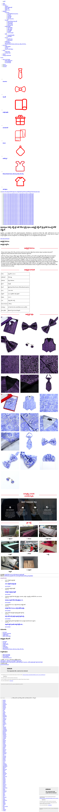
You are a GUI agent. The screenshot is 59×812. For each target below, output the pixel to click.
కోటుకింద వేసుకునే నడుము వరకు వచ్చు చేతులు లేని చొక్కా (15, 43)
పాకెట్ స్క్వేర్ (7, 41)
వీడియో (4, 54)
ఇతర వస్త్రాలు (5, 189)
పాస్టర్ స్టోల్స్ (9, 36)
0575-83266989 (8, 61)
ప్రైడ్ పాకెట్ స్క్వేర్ (19, 662)
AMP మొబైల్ (13, 660)
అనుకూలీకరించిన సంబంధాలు (12, 13)
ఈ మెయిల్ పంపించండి (4, 664)
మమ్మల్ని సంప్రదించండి (7, 55)
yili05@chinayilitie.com (7, 657)
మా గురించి (5, 45)
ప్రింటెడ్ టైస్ (9, 16)
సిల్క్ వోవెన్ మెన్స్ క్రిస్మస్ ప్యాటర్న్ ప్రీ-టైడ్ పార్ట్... (15, 616)
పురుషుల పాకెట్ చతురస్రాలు (11, 662)
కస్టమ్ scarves (7, 9)
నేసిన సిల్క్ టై (2, 662)
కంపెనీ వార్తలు (7, 51)
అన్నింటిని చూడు (3, 578)
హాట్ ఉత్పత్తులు (3, 660)
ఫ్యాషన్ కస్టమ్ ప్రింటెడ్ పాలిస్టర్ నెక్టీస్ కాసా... (14, 624)
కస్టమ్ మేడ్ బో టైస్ (39, 662)
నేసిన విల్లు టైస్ (10, 22)
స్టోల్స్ (6, 33)
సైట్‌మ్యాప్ (8, 660)
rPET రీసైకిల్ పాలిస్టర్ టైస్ (10, 583)
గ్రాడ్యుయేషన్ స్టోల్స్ (10, 35)
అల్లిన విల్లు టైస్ (10, 25)
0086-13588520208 (8, 60)
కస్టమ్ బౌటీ (7, 8)
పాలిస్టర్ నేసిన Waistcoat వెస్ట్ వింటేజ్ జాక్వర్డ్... (15, 608)
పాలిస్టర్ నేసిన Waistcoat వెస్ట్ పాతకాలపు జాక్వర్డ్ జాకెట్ (14, 574)
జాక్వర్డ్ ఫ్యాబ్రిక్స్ (8, 26)
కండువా (6, 37)
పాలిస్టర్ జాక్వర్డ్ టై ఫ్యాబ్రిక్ (10, 592)
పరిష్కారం (4, 4)
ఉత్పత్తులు (5, 11)
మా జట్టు (6, 47)
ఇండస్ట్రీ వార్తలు (8, 52)
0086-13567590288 (6, 59)
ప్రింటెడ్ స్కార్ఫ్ (9, 38)
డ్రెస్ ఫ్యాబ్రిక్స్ (9, 30)
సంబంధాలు (7, 12)
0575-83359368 (8, 62)
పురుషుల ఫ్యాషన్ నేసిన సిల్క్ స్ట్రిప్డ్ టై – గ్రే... (14, 600)
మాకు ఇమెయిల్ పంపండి (4, 238)
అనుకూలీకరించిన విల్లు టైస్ (12, 21)
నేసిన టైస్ (9, 14)
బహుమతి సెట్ (7, 42)
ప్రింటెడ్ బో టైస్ (10, 23)
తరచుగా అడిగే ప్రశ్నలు (7, 636)
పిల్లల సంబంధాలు (10, 18)
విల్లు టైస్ (6, 19)
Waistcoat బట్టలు (10, 32)
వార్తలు (4, 50)
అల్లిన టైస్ (9, 17)
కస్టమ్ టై (6, 6)
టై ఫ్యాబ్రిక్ (9, 31)
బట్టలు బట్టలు (9, 28)
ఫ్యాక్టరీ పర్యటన (8, 46)
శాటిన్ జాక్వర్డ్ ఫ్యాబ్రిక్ (31, 662)
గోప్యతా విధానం (19, 660)
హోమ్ (4, 3)
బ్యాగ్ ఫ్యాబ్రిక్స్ (9, 27)
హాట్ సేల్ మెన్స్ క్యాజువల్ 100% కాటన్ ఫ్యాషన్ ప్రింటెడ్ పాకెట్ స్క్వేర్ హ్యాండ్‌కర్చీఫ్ (18, 575)
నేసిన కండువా (9, 40)
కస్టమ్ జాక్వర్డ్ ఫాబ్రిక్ (8, 7)
